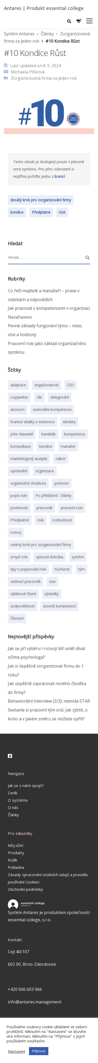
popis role (18, 495)
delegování (59, 397)
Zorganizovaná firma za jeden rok (44, 78)
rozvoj (15, 532)
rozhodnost (62, 520)
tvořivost (62, 569)
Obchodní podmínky (25, 889)
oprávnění (18, 470)
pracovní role (72, 507)
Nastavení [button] (16, 1051)
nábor (61, 458)
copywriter (19, 397)
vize (52, 581)
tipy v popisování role (28, 569)
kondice (17, 212)
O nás (13, 807)
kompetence (74, 434)
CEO (70, 384)
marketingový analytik (28, 458)
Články (13, 814)
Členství (17, 618)
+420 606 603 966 (25, 989)
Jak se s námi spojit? (26, 785)
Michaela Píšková (27, 72)
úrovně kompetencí (59, 606)
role (40, 520)
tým (81, 569)
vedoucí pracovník (25, 581)
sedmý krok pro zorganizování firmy (40, 544)
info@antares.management (34, 1002)
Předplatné (41, 212)
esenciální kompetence (52, 409)
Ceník (12, 792)
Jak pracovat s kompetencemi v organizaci (49, 308)
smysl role (19, 556)
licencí (60, 176)
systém (78, 556)
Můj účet (16, 845)
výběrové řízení (23, 593)
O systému (18, 800)
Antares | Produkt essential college (44, 8)
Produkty (16, 852)
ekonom (17, 409)
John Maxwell (21, 434)
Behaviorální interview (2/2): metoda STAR (49, 701)
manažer (68, 446)
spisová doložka (49, 556)
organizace (45, 470)
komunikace (20, 446)
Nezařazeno (20, 317)
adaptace (18, 384)
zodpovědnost (22, 606)
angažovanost (46, 384)
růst (62, 212)
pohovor (61, 483)
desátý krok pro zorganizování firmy (40, 199)
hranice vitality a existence (32, 421)
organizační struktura (28, 483)
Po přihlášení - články (53, 495)
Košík (12, 860)
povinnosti (19, 507)
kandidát (48, 434)
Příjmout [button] (38, 1051)
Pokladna (16, 867)
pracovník (44, 507)
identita (69, 421)
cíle (39, 397)
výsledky (51, 593)
